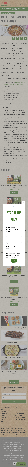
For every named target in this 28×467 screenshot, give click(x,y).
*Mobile (8, 241)
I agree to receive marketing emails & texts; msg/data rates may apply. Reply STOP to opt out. (13, 254)
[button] (23, 202)
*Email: (8, 235)
